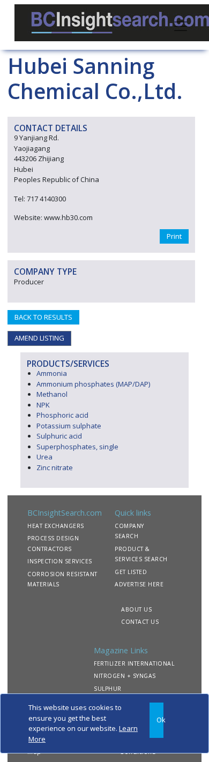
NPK (43, 405)
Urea (44, 457)
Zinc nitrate (54, 467)
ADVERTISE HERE (139, 584)
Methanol (52, 394)
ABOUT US (136, 609)
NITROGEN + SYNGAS (125, 676)
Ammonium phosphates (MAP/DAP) (93, 384)
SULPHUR (108, 688)
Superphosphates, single (77, 446)
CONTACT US (140, 621)
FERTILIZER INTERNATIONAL (134, 663)
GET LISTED (131, 572)
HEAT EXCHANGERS (55, 526)
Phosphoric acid (62, 415)
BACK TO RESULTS (43, 317)
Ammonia (51, 373)
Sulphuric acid (59, 436)
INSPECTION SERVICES (59, 561)
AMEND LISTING (39, 338)
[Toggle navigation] (180, 25)
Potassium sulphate (68, 426)
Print (174, 236)
